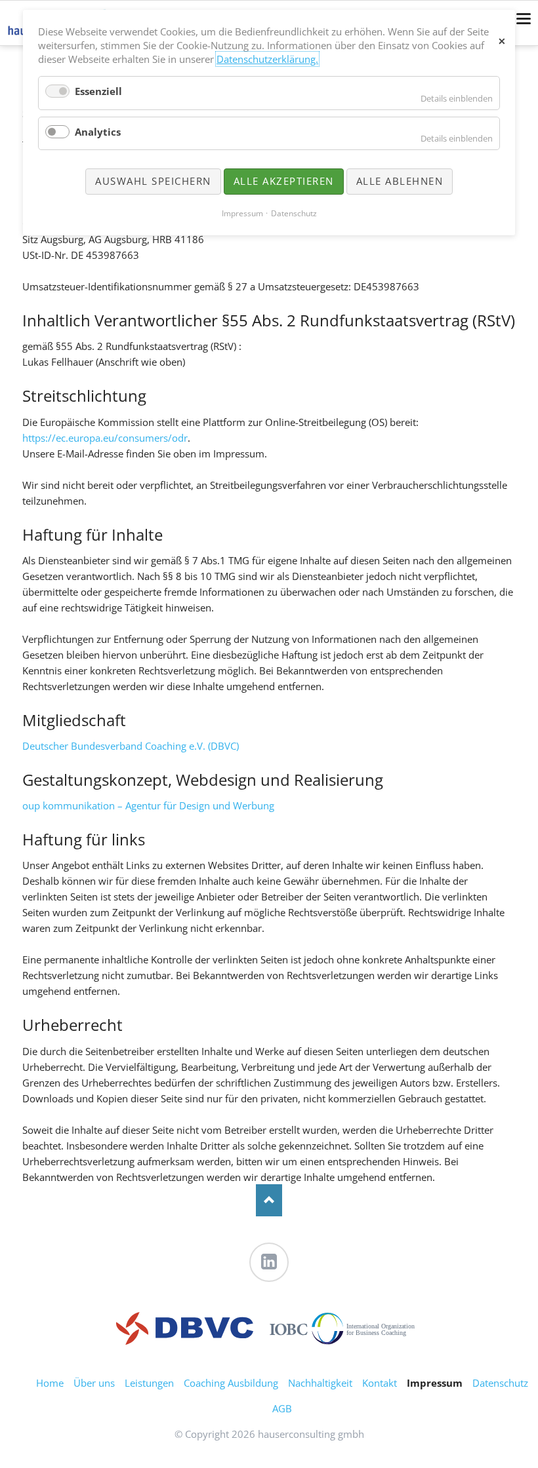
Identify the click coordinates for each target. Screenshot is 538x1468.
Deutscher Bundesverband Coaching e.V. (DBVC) (130, 745)
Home (50, 1382)
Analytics (98, 131)
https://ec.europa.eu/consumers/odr (105, 437)
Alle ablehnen (400, 180)
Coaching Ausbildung (231, 1382)
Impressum (242, 213)
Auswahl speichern (153, 180)
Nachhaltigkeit (320, 1382)
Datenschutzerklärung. (267, 59)
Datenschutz (500, 1382)
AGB (282, 1408)
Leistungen (149, 1382)
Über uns (94, 1382)
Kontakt (379, 1382)
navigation (523, 18)
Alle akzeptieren (284, 180)
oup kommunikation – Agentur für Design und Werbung (148, 805)
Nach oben (269, 1200)
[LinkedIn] (269, 1262)
